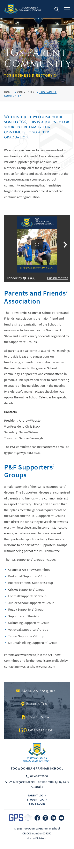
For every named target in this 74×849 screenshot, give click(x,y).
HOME (8, 92)
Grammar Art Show (21, 570)
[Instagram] (45, 818)
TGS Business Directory (28, 75)
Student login (37, 799)
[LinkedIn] (53, 818)
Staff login (37, 803)
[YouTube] (61, 818)
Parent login (37, 795)
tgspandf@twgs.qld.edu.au (23, 453)
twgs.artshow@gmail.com (37, 667)
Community (25, 92)
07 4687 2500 (39, 776)
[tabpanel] (37, 43)
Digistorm (41, 838)
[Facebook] (37, 818)
